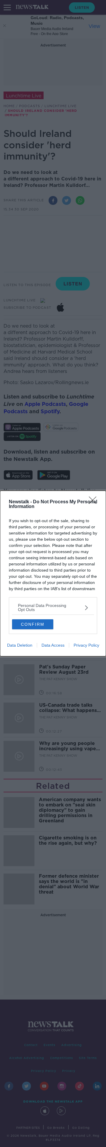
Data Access (53, 645)
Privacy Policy (86, 645)
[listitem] (53, 607)
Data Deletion (19, 645)
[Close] (94, 502)
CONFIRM (32, 624)
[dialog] (53, 573)
